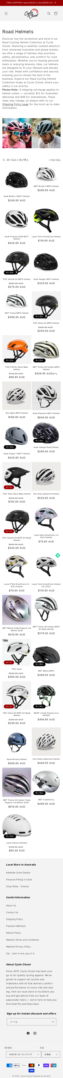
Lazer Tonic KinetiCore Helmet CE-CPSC (46, 585)
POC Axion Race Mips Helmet (17, 494)
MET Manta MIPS (46, 671)
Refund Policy (13, 932)
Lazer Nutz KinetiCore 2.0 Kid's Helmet (46, 536)
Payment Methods (16, 926)
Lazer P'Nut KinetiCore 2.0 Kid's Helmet (16, 585)
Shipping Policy (14, 919)
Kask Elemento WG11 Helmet (46, 413)
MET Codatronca (46, 799)
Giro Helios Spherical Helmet (46, 759)
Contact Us (12, 912)
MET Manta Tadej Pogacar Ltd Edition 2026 (16, 629)
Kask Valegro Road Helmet (46, 447)
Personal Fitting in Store (19, 879)
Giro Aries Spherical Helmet (46, 494)
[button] (6, 13)
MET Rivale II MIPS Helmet (46, 186)
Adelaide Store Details (18, 872)
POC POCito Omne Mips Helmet (17, 368)
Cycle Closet (26, 1076)
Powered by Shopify (41, 1076)
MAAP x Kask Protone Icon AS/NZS (46, 714)
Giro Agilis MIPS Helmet (17, 413)
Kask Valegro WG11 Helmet (46, 279)
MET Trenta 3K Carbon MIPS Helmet (46, 368)
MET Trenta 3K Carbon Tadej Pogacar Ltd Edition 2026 (16, 801)
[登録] (52, 1021)
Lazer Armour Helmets (16, 843)
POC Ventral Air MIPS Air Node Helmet (16, 539)
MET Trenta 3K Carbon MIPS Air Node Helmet (46, 628)
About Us (11, 905)
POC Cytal (17, 669)
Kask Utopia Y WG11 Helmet (17, 453)
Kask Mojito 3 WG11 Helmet (17, 196)
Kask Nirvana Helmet (17, 759)
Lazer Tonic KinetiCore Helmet (46, 236)
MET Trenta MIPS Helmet (16, 313)
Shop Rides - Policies (17, 886)
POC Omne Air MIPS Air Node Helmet (17, 714)
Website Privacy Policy (18, 946)
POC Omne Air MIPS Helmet (46, 323)
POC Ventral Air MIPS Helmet (16, 279)
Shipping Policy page (15, 104)
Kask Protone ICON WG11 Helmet (17, 237)
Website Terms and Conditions (22, 939)
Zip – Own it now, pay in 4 (20, 953)
